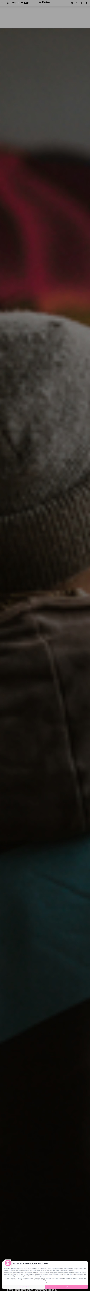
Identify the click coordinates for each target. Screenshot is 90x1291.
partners (13, 1268)
